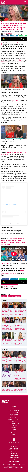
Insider (14, 434)
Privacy (14, 459)
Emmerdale (14, 427)
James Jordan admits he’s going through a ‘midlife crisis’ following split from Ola (7, 359)
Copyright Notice (14, 461)
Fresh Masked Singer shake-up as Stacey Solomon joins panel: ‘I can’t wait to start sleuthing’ (20, 342)
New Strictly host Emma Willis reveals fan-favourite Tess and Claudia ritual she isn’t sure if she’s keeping (7, 326)
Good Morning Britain (14, 410)
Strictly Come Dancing (14, 419)
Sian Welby (17, 43)
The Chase (14, 416)
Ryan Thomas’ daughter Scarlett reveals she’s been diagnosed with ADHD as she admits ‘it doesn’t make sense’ (20, 360)
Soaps (14, 421)
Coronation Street (14, 423)
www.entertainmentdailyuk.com (11, 464)
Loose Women (14, 414)
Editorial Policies (14, 450)
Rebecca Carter (8, 33)
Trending (14, 431)
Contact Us (14, 453)
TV (1, 21)
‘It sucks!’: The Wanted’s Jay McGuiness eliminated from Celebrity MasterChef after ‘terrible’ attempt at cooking (20, 327)
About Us (14, 446)
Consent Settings (14, 457)
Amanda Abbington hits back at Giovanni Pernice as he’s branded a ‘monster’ (8, 390)
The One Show (14, 418)
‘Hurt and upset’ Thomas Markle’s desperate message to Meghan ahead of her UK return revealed (7, 374)
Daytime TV (4, 296)
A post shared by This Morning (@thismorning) (14, 223)
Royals (14, 429)
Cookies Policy (14, 455)
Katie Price (14, 432)
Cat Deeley (4, 62)
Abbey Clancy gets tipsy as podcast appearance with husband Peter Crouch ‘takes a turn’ (20, 390)
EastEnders (14, 425)
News (14, 406)
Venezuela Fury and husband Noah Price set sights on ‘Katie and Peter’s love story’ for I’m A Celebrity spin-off (20, 311)
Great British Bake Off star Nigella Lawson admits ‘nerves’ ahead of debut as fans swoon (8, 341)
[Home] (3, 2)
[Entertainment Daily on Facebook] (14, 439)
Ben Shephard (19, 60)
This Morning (5, 263)
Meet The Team (14, 448)
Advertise (14, 452)
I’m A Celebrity (15, 100)
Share (5, 35)
